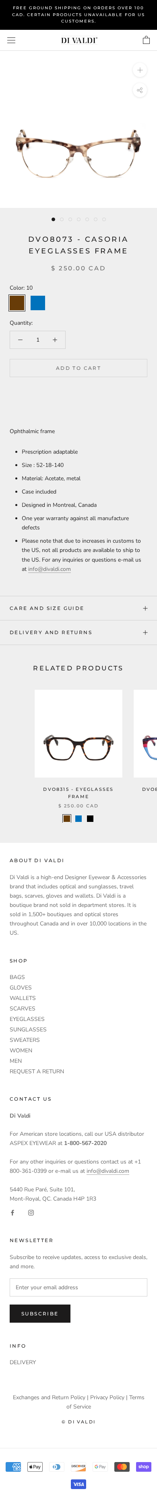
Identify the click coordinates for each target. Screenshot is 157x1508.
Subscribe (40, 1314)
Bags (17, 977)
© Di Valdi (78, 1422)
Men (16, 1061)
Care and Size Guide (47, 608)
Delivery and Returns (51, 632)
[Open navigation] (11, 40)
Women (21, 1050)
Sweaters (25, 1040)
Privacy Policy (107, 1397)
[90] (90, 818)
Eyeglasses (27, 1019)
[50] (78, 818)
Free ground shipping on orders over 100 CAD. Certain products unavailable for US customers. (78, 14)
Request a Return (37, 1071)
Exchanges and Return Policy (49, 1397)
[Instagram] (31, 1212)
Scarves (22, 1008)
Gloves (21, 988)
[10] (67, 818)
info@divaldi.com (49, 569)
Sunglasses (28, 1029)
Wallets (23, 998)
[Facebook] (12, 1212)
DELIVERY (23, 1362)
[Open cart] (146, 40)
